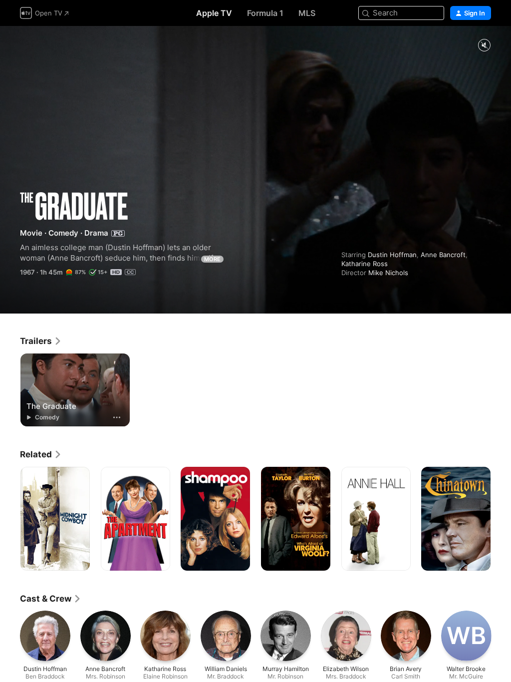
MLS (306, 13)
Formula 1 (265, 13)
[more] (117, 417)
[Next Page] (501, 519)
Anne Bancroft (443, 255)
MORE (212, 259)
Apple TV (214, 13)
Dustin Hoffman (392, 255)
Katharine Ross (364, 264)
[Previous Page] (10, 519)
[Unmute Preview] (484, 45)
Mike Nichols (388, 273)
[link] (41, 341)
